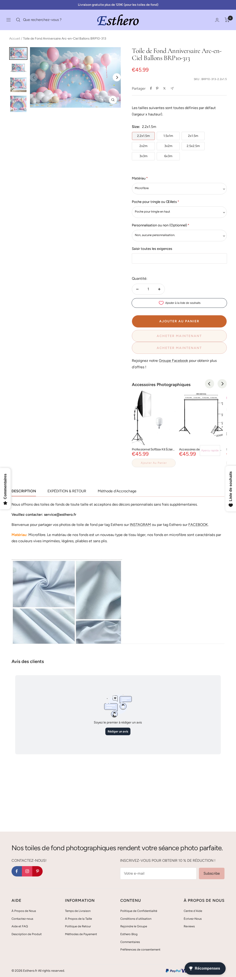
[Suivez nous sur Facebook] (17, 871)
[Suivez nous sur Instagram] (27, 871)
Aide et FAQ (20, 926)
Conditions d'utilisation (135, 918)
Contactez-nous (22, 918)
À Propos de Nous (24, 911)
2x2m (143, 146)
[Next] (117, 77)
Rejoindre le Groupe (133, 926)
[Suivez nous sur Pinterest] (37, 871)
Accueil (14, 38)
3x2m (168, 146)
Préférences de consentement (140, 949)
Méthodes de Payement (81, 934)
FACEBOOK (198, 524)
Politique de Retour (78, 926)
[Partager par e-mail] (172, 88)
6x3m (168, 156)
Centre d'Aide (193, 911)
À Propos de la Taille (78, 918)
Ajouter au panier (154, 462)
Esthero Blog (129, 934)
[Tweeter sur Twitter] (164, 88)
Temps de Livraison (78, 911)
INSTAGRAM (140, 524)
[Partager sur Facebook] (151, 88)
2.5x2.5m (193, 146)
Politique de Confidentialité (138, 911)
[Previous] (209, 383)
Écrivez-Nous (193, 918)
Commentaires (130, 942)
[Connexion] (217, 20)
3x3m (143, 156)
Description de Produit (27, 934)
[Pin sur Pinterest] (157, 88)
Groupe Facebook (173, 360)
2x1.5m (193, 136)
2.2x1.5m (143, 136)
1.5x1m (168, 136)
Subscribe (212, 873)
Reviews (189, 926)
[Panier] (227, 19)
